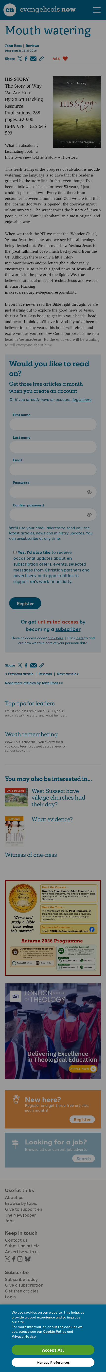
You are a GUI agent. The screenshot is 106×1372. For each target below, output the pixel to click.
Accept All (53, 1350)
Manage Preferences (53, 1362)
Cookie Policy (54, 1331)
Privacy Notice (24, 1336)
